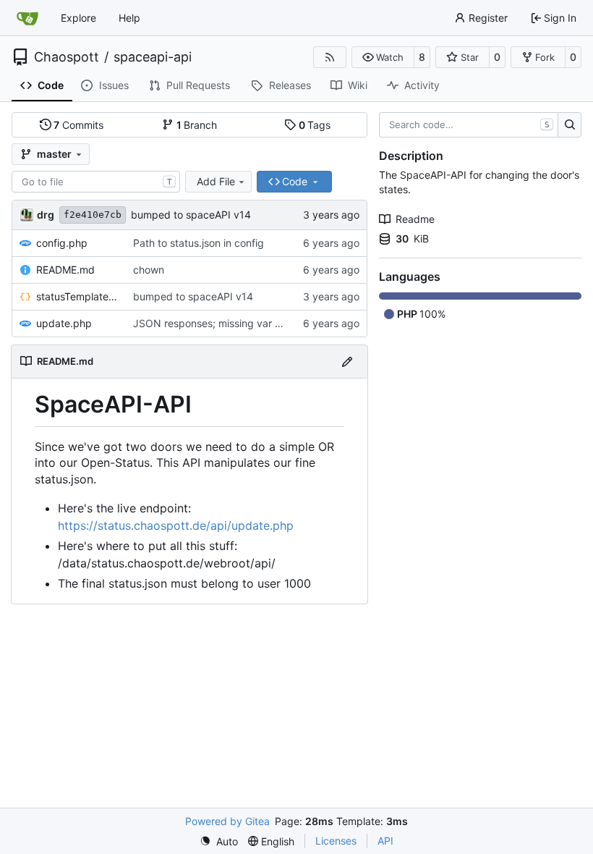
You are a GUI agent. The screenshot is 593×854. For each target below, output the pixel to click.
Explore (78, 18)
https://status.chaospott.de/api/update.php (176, 525)
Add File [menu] (216, 181)
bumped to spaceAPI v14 (191, 214)
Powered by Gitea (227, 821)
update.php (64, 323)
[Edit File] (347, 361)
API (385, 840)
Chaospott (66, 57)
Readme (415, 219)
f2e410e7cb (92, 214)
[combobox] (96, 182)
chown (148, 269)
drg (45, 214)
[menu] (219, 841)
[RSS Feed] (329, 57)
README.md (65, 269)
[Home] (27, 18)
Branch (197, 125)
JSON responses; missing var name (217, 323)
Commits (78, 125)
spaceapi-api (153, 57)
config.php (62, 243)
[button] (382, 57)
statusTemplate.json (77, 296)
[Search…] (569, 125)
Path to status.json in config (198, 243)
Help (129, 18)
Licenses (336, 840)
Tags (315, 125)
